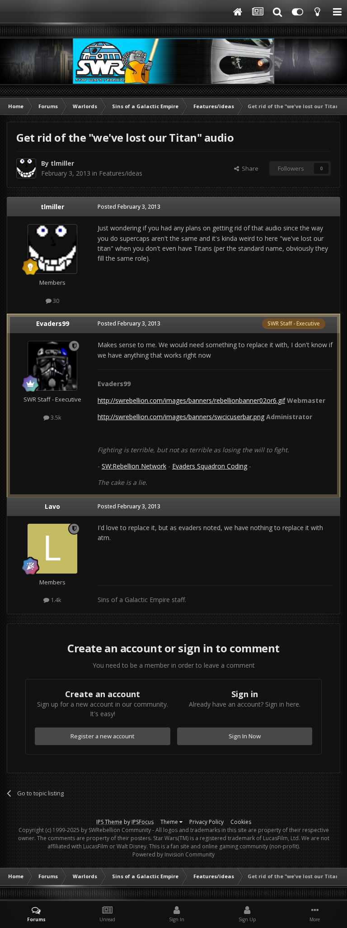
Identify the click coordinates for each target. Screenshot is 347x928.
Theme (169, 822)
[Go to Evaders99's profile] (52, 366)
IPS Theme (109, 822)
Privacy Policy (206, 822)
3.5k (55, 417)
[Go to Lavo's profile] (52, 549)
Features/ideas (120, 173)
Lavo (52, 506)
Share (248, 168)
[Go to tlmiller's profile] (26, 168)
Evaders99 (52, 323)
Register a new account (102, 736)
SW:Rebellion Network (134, 466)
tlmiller (62, 163)
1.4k (55, 600)
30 (55, 301)
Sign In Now (245, 736)
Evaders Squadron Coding (209, 466)
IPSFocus (142, 822)
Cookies (240, 822)
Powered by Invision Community (173, 854)
